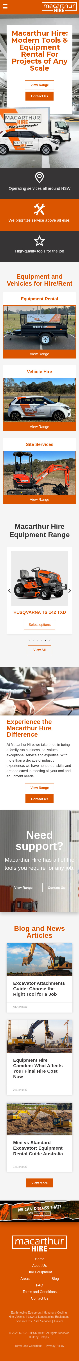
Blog (55, 1279)
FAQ (39, 1285)
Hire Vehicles (17, 1316)
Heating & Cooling (55, 1312)
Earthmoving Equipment (26, 1312)
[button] (9, 590)
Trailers (58, 1321)
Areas (25, 1279)
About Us (39, 1265)
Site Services (42, 1321)
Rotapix (44, 1337)
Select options (40, 625)
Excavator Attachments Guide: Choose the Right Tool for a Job (39, 989)
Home (39, 1259)
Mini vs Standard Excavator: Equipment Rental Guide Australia (38, 1148)
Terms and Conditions (40, 1292)
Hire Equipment (39, 1272)
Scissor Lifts (24, 1321)
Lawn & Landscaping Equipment (48, 1316)
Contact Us (39, 1298)
